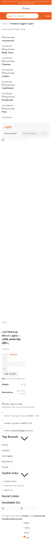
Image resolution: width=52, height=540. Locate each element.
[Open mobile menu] (3, 16)
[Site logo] (26, 8)
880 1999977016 (41, 1)
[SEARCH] (36, 15)
